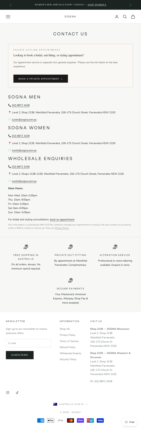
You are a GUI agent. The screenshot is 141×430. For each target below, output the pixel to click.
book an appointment (62, 219)
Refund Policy (67, 347)
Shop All (65, 329)
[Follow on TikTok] (17, 392)
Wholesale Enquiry (70, 353)
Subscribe (19, 355)
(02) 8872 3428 (21, 105)
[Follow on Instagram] (8, 392)
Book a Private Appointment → (41, 78)
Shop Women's (97, 4)
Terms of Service (69, 341)
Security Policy (68, 359)
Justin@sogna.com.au (24, 119)
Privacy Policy (62, 228)
